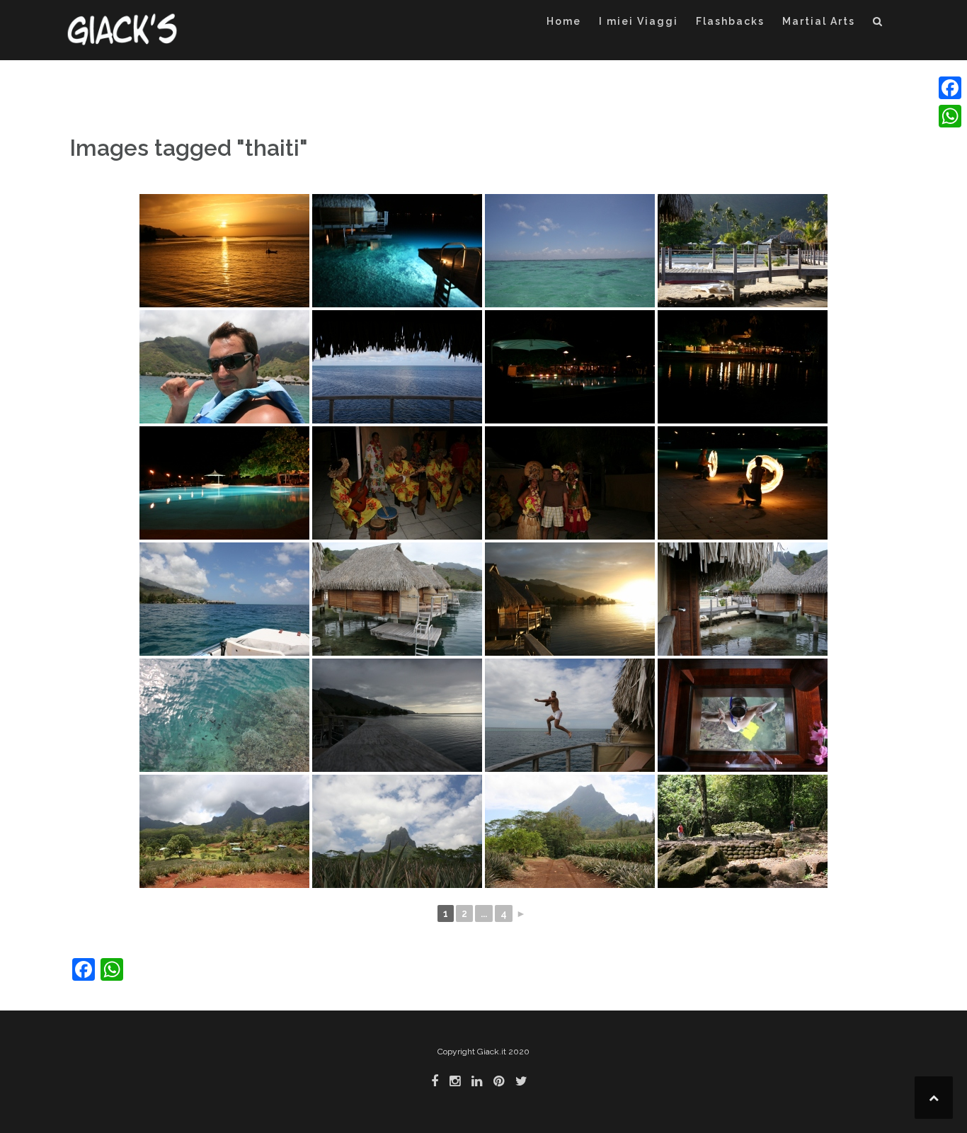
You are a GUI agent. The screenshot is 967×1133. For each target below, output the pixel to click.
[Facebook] (950, 88)
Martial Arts (818, 21)
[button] (878, 23)
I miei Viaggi (638, 21)
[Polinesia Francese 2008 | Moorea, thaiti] (224, 250)
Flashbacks (730, 21)
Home (564, 21)
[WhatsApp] (950, 116)
